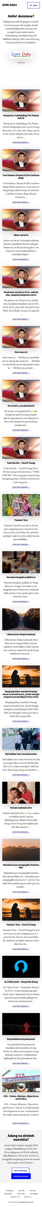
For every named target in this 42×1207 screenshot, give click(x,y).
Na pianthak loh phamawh (21, 1039)
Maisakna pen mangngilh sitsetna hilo (21, 866)
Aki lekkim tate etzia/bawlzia (21, 753)
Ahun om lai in (21, 234)
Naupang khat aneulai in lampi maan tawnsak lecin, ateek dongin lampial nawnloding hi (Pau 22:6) (21, 694)
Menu (35, 5)
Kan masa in (21, 352)
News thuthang (20, 1170)
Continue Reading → (21, 142)
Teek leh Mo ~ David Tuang (21, 462)
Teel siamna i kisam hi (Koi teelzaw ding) (20, 176)
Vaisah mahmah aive (21, 807)
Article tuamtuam (21, 1176)
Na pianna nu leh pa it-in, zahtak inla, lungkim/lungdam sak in (21, 293)
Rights (24, 1202)
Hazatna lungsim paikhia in (20, 577)
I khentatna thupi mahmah (21, 634)
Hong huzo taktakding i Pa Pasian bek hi (21, 117)
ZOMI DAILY (9, 5)
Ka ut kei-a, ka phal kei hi (21, 405)
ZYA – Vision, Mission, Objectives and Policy (21, 1097)
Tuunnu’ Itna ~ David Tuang (21, 924)
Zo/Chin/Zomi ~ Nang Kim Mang (21, 981)
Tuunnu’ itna (21, 520)
